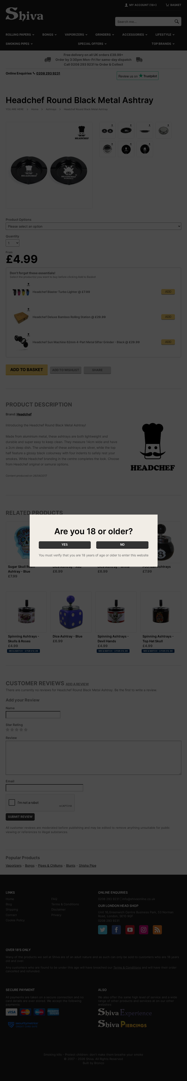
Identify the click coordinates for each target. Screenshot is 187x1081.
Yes (65, 544)
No (122, 544)
